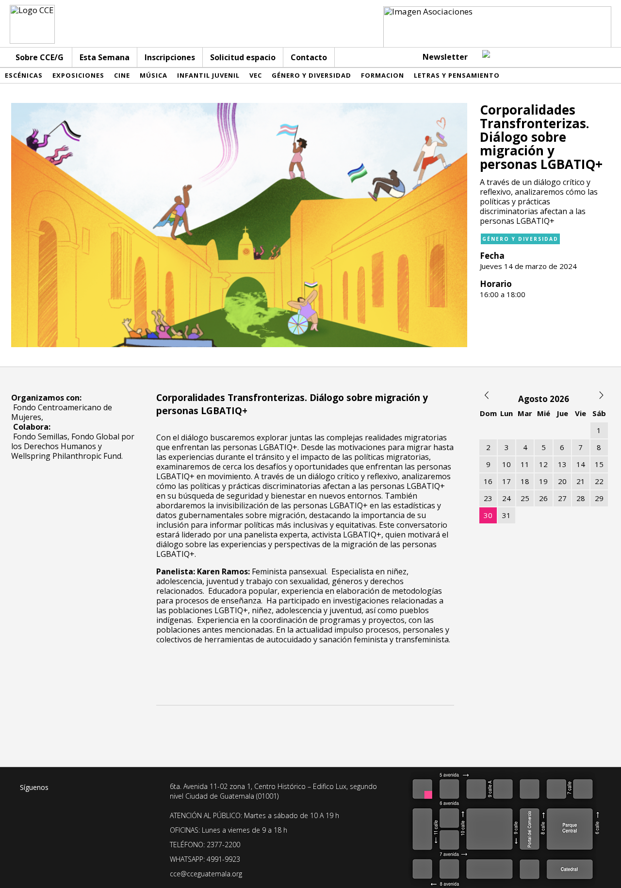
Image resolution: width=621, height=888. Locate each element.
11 (525, 464)
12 (543, 464)
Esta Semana (105, 57)
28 (580, 498)
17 (506, 481)
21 (580, 481)
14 (580, 464)
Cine (122, 75)
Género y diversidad (311, 75)
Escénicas (24, 75)
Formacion (382, 75)
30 (488, 515)
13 (562, 464)
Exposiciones (78, 75)
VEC (255, 75)
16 (488, 481)
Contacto (309, 57)
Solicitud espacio (243, 57)
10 (506, 464)
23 (488, 498)
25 (525, 498)
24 (506, 498)
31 (506, 515)
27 (562, 498)
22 (599, 481)
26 (543, 498)
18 (525, 481)
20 (562, 481)
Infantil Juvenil (208, 75)
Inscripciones (170, 57)
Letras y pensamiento (457, 75)
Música (153, 75)
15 (599, 464)
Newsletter (445, 56)
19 (543, 481)
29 (599, 498)
